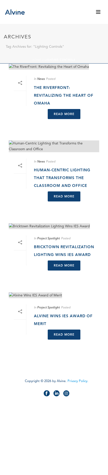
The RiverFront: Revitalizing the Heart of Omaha (63, 95)
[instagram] (66, 393)
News (41, 79)
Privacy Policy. (78, 381)
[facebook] (47, 393)
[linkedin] (56, 393)
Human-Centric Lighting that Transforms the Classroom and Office (62, 178)
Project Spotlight (48, 238)
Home (37, 60)
